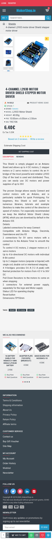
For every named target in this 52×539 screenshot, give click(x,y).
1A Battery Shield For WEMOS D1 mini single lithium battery (10, 360)
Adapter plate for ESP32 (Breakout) (26, 358)
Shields (12, 24)
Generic (15, 109)
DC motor (21, 310)
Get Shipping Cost (26, 152)
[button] (8, 36)
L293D (30, 310)
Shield (12, 310)
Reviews (20, 157)
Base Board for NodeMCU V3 (42, 357)
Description (8, 157)
